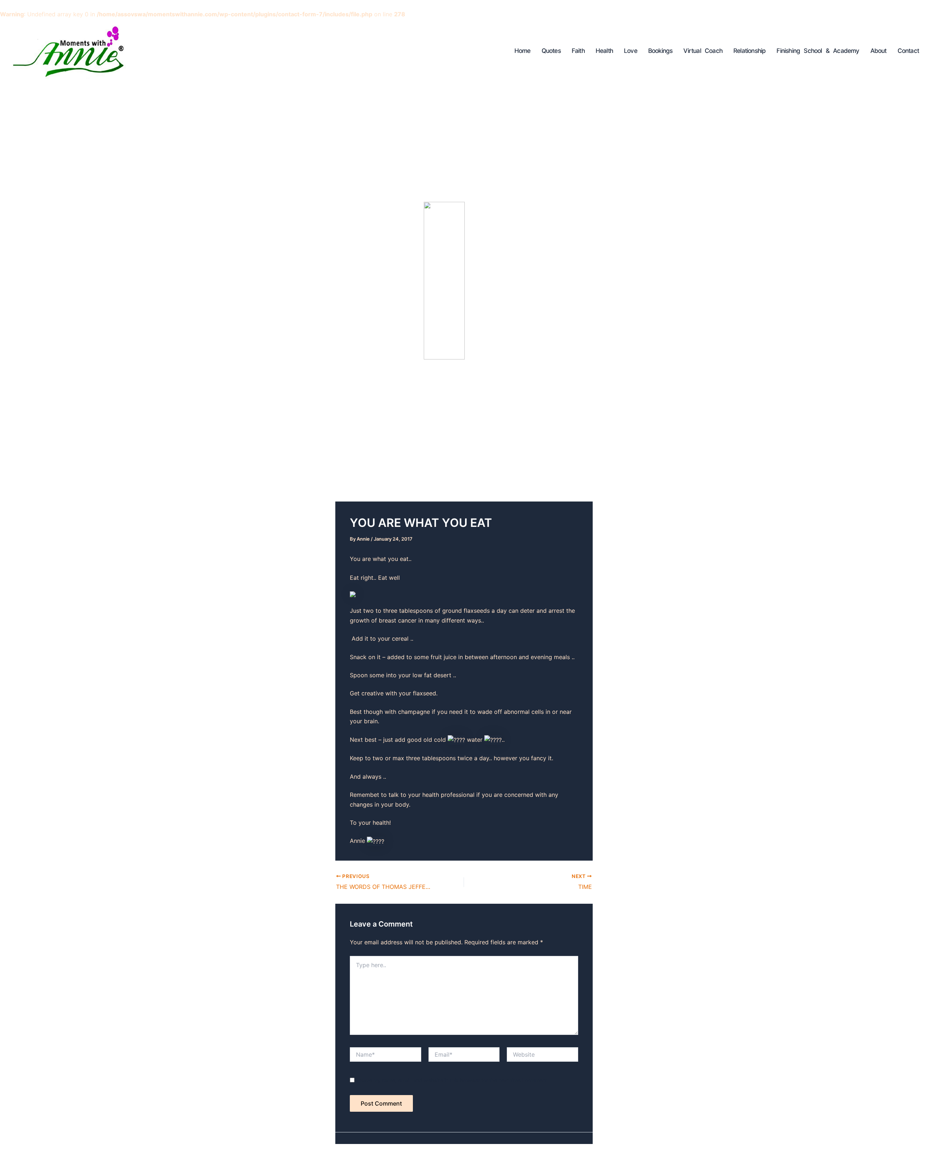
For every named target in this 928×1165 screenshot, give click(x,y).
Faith (578, 50)
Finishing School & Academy (817, 50)
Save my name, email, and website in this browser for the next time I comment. (454, 1080)
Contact (908, 50)
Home (522, 50)
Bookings (660, 50)
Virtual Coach (702, 50)
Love (630, 50)
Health (604, 50)
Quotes (551, 50)
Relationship (749, 50)
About (878, 50)
